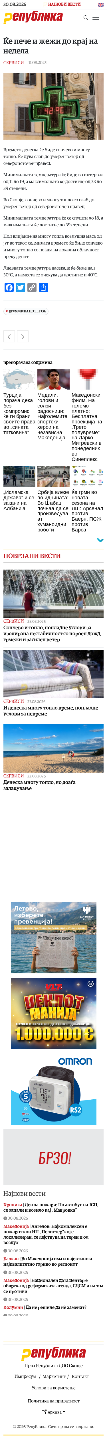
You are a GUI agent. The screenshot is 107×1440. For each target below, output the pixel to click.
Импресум (25, 1376)
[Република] (33, 17)
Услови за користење (54, 1388)
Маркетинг (54, 1376)
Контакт (80, 1376)
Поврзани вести (32, 556)
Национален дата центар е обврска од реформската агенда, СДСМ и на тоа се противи (53, 1286)
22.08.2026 (36, 776)
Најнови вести (24, 1193)
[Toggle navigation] (96, 17)
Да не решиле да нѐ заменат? (56, 1307)
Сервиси (13, 63)
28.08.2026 (36, 622)
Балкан (11, 1259)
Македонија (16, 1226)
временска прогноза (27, 311)
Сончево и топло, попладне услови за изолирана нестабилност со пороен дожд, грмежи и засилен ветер (52, 633)
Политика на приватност (54, 1401)
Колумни (13, 1307)
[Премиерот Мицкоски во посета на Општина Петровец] (23, 336)
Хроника (12, 1205)
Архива (55, 1412)
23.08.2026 (36, 702)
